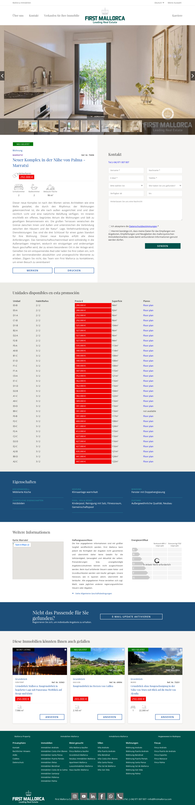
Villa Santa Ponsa (105, 762)
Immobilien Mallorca (69, 736)
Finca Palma (159, 762)
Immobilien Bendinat (50, 766)
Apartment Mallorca (78, 762)
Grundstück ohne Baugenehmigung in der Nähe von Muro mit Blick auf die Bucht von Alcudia (153, 689)
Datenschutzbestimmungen (143, 226)
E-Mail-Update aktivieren (131, 616)
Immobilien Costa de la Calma (54, 770)
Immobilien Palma (49, 781)
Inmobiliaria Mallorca (118, 736)
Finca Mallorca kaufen (79, 751)
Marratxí (18, 155)
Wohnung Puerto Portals (137, 758)
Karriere (177, 15)
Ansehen (52, 717)
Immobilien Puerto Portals (52, 758)
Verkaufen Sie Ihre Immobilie (61, 15)
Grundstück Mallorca (78, 755)
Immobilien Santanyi (50, 773)
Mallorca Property (22, 736)
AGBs (15, 755)
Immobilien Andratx (50, 747)
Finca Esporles (160, 755)
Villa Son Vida (104, 770)
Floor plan (148, 305)
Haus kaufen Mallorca (79, 770)
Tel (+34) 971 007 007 (118, 162)
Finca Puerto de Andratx (165, 751)
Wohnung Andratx (134, 747)
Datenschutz (18, 762)
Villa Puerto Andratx (106, 751)
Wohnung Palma (133, 773)
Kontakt (33, 15)
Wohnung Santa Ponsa (136, 762)
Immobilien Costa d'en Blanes (54, 751)
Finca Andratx (160, 747)
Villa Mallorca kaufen (78, 747)
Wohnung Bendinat (134, 755)
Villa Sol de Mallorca (107, 766)
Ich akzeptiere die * (135, 226)
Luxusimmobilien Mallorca (81, 766)
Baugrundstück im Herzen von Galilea (93, 686)
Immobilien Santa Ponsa (51, 755)
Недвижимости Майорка (169, 736)
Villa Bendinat (104, 755)
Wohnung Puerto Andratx (137, 751)
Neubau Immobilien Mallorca (82, 758)
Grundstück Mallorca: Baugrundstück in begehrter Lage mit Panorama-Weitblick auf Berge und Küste (38, 689)
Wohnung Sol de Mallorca (137, 766)
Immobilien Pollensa (50, 777)
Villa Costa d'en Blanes (108, 758)
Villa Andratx (103, 747)
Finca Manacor (160, 758)
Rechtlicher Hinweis (21, 751)
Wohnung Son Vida (134, 770)
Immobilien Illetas (49, 762)
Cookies (16, 758)
